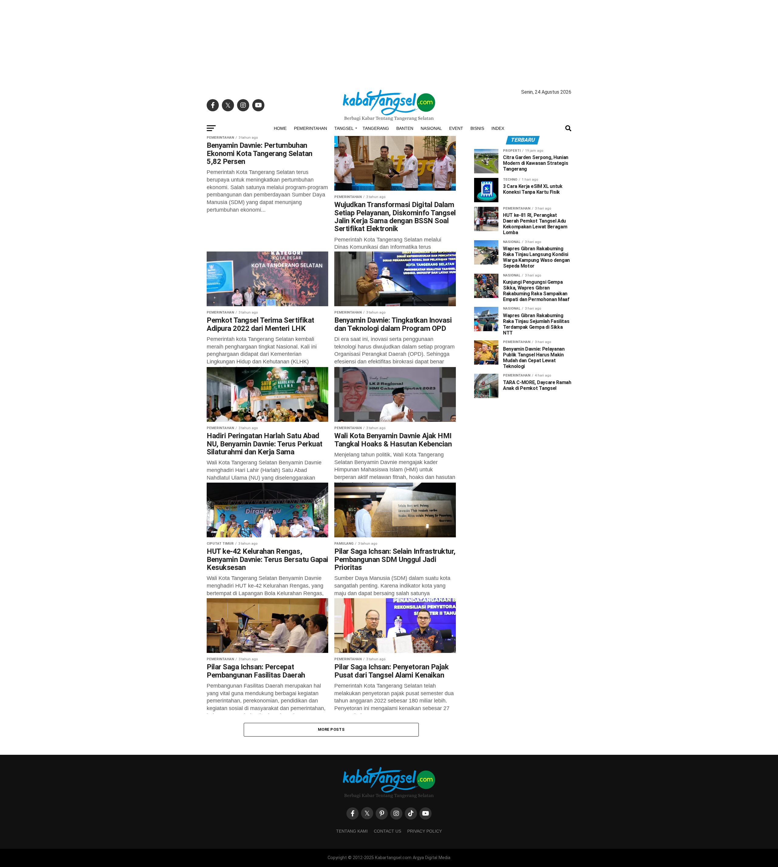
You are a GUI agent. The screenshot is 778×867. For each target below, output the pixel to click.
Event (456, 128)
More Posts (331, 729)
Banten (404, 128)
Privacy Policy (424, 831)
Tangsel (344, 128)
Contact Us (387, 831)
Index (497, 128)
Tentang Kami (352, 831)
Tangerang (376, 128)
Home (280, 128)
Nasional (431, 128)
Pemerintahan (310, 128)
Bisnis (477, 128)
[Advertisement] (389, 42)
